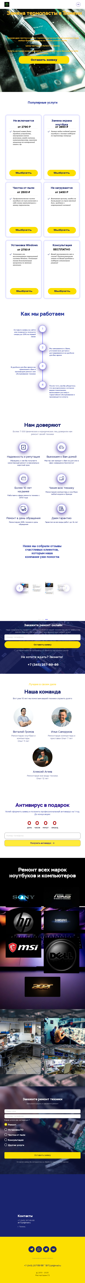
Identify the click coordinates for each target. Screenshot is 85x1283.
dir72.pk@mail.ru (24, 1223)
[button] (39, 619)
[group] (24, 588)
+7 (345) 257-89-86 (43, 665)
